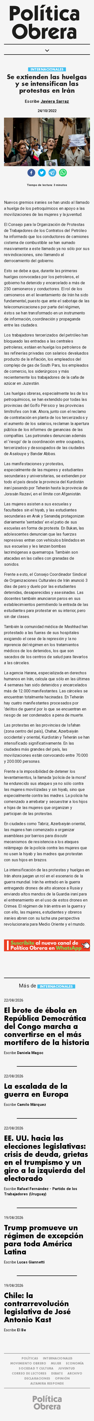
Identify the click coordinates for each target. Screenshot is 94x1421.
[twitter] (42, 173)
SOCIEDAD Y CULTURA (36, 1368)
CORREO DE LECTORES (29, 1373)
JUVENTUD (66, 1368)
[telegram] (52, 173)
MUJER (56, 1363)
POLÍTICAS (30, 1358)
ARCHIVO (74, 1373)
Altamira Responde (47, 1383)
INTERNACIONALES (47, 69)
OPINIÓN (62, 1378)
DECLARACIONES (37, 1378)
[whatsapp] (63, 173)
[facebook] (31, 173)
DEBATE (57, 1373)
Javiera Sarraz (55, 101)
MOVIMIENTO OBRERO (28, 1363)
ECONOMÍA (75, 1363)
